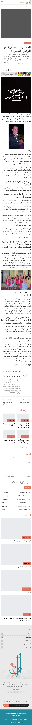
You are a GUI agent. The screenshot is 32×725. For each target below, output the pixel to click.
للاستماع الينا (16, 689)
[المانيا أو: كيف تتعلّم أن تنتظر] (16, 528)
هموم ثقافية (27, 42)
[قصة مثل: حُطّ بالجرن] (16, 554)
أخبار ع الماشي (27, 644)
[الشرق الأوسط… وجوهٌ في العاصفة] (9, 418)
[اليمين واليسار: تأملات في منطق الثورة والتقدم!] (23, 434)
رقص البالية (18, 364)
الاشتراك (6, 705)
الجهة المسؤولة (21, 713)
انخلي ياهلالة (27, 563)
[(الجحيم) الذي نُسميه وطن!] (9, 434)
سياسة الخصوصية (11, 713)
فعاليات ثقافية (28, 647)
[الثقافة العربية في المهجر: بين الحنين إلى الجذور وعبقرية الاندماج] (23, 418)
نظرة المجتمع (11, 364)
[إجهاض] (16, 580)
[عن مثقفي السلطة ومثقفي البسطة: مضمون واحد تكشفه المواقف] (16, 605)
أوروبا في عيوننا (26, 537)
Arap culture (20, 722)
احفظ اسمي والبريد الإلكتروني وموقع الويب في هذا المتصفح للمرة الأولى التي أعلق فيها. (17, 482)
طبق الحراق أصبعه (24, 402)
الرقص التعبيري (24, 364)
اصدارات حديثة (26, 589)
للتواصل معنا (16, 715)
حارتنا (29, 633)
